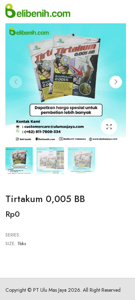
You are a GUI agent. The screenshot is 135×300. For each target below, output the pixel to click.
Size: (10, 243)
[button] (115, 82)
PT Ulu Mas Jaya (50, 290)
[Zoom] (109, 126)
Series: (13, 234)
